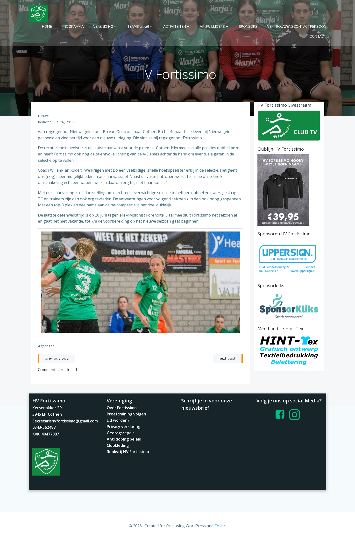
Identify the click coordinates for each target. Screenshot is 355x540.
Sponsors (248, 26)
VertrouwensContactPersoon (296, 26)
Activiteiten (174, 26)
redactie (44, 122)
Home (47, 26)
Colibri (220, 525)
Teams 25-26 (138, 26)
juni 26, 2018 (64, 122)
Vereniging (103, 26)
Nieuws (44, 115)
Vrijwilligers (212, 26)
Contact (318, 36)
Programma (73, 26)
